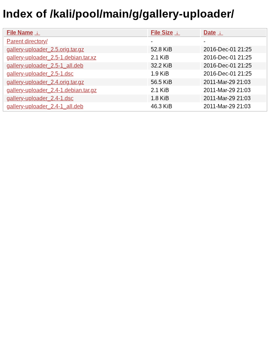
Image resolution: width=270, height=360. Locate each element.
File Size (162, 33)
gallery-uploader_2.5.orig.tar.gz (45, 49)
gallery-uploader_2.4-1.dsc (40, 98)
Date (210, 33)
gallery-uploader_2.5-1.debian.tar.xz (51, 57)
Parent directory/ (27, 41)
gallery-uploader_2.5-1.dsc (40, 74)
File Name (20, 33)
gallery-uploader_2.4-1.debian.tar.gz (52, 90)
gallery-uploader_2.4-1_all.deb (45, 106)
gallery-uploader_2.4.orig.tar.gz (45, 82)
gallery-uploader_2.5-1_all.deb (45, 66)
